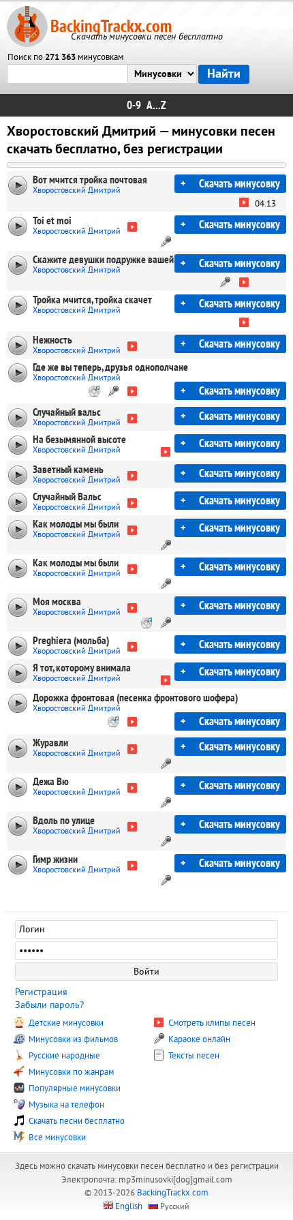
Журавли (50, 743)
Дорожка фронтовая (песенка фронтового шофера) (135, 698)
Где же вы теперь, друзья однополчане (110, 367)
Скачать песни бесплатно (76, 1121)
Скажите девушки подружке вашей (103, 260)
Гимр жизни (55, 859)
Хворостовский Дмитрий (77, 190)
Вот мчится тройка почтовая (90, 180)
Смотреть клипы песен (211, 1023)
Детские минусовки (65, 1023)
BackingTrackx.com (111, 26)
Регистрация (41, 992)
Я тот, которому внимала (82, 668)
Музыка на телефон (65, 1105)
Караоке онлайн (198, 1039)
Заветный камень (68, 469)
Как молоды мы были (76, 524)
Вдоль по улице (64, 820)
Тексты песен (192, 1056)
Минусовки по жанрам (70, 1072)
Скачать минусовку (239, 183)
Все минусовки (56, 1137)
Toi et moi (52, 221)
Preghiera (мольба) (71, 641)
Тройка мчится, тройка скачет (92, 300)
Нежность (52, 340)
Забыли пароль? (49, 1005)
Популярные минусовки (74, 1088)
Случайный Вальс (67, 497)
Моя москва (57, 602)
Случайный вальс (67, 412)
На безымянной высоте (79, 439)
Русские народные (63, 1056)
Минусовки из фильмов (72, 1039)
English (128, 1206)
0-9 (134, 105)
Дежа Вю (51, 782)
